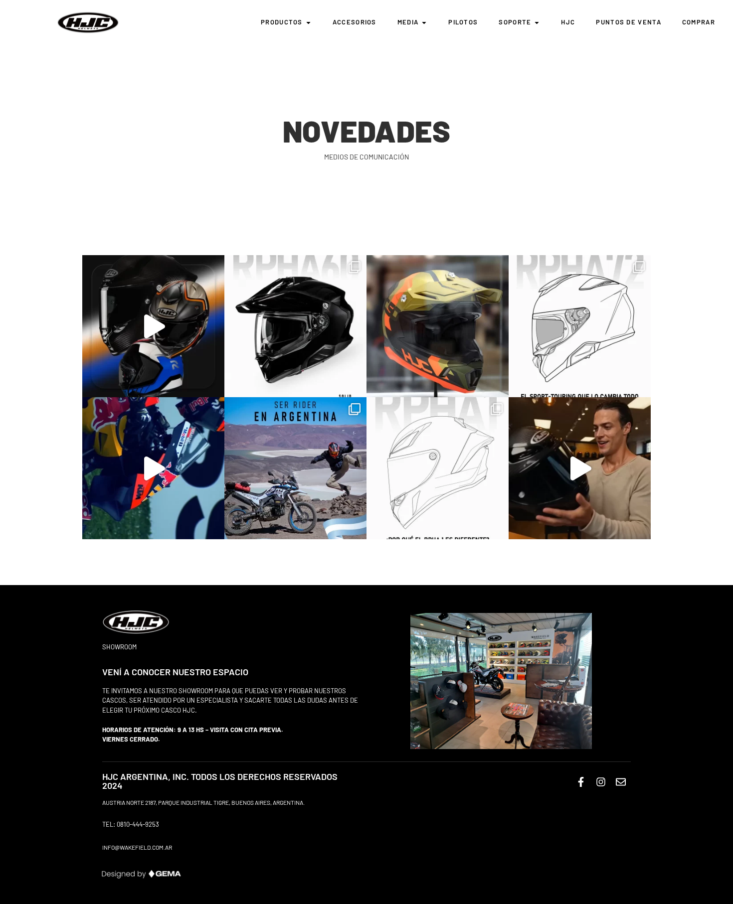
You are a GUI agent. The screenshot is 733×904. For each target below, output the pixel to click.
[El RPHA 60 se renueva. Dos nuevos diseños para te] (295, 326)
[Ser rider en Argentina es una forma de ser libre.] (295, 468)
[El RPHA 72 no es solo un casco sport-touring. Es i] (580, 326)
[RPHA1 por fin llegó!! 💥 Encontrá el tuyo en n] (580, 468)
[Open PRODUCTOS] (308, 22)
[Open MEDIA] (424, 22)
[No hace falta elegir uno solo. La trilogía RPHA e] (153, 326)
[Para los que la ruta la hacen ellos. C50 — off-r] (437, 326)
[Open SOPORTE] (537, 22)
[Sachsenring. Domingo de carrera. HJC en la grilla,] (153, 468)
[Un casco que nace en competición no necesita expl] (437, 468)
